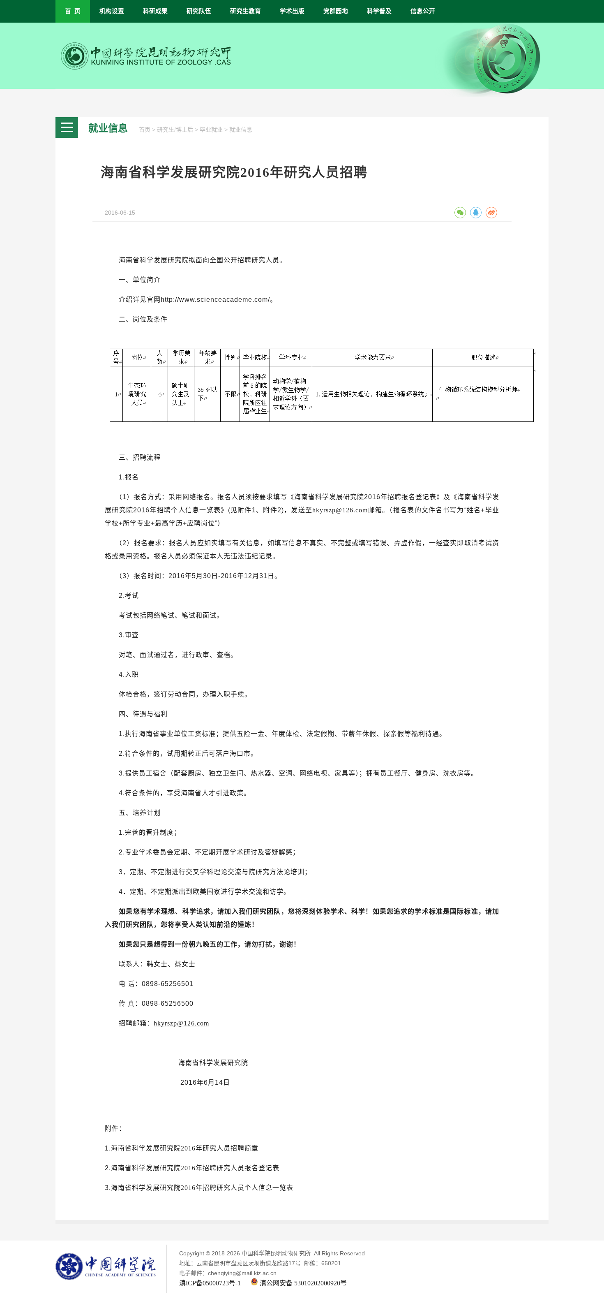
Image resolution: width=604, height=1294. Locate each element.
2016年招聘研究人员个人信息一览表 (237, 1187)
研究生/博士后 (175, 130)
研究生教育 (245, 11)
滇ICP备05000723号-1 (210, 1283)
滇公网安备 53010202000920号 (302, 1283)
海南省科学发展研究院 (146, 1148)
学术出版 (292, 11)
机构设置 (111, 11)
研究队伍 (199, 11)
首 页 (73, 11)
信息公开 (422, 11)
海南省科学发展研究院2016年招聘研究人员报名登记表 (195, 1167)
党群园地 (335, 11)
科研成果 (155, 11)
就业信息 (240, 130)
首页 (144, 130)
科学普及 (379, 11)
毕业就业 (211, 130)
